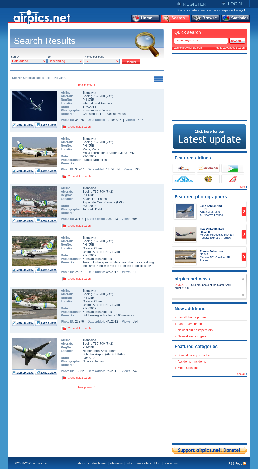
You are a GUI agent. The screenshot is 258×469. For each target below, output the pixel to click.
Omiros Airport (92, 252)
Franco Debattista (95, 160)
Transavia (89, 92)
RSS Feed (235, 463)
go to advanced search (230, 47)
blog (157, 463)
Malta (86, 149)
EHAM (119, 354)
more (242, 186)
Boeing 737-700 (94, 96)
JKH (107, 252)
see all (241, 373)
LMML (132, 153)
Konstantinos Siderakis (98, 259)
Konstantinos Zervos (97, 110)
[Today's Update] (209, 148)
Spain (87, 199)
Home (146, 18)
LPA (120, 202)
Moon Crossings (189, 368)
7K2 (109, 96)
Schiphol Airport (93, 354)
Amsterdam (108, 351)
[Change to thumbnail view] (158, 82)
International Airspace (97, 103)
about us (83, 463)
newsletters (143, 463)
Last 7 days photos (190, 324)
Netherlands (91, 351)
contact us (171, 463)
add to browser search (188, 47)
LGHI (115, 252)
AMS (109, 354)
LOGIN (235, 3)
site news (116, 463)
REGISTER (194, 4)
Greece (88, 248)
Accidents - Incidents (192, 361)
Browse (209, 18)
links (129, 463)
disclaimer (99, 463)
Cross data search (79, 126)
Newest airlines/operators (195, 330)
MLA (122, 153)
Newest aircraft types (192, 336)
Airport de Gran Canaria (99, 202)
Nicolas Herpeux (94, 361)
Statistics (240, 18)
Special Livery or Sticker (194, 355)
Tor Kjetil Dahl (92, 209)
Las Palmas (100, 199)
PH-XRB (88, 100)
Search (178, 18)
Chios (98, 248)
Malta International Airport (100, 153)
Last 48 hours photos (192, 317)
